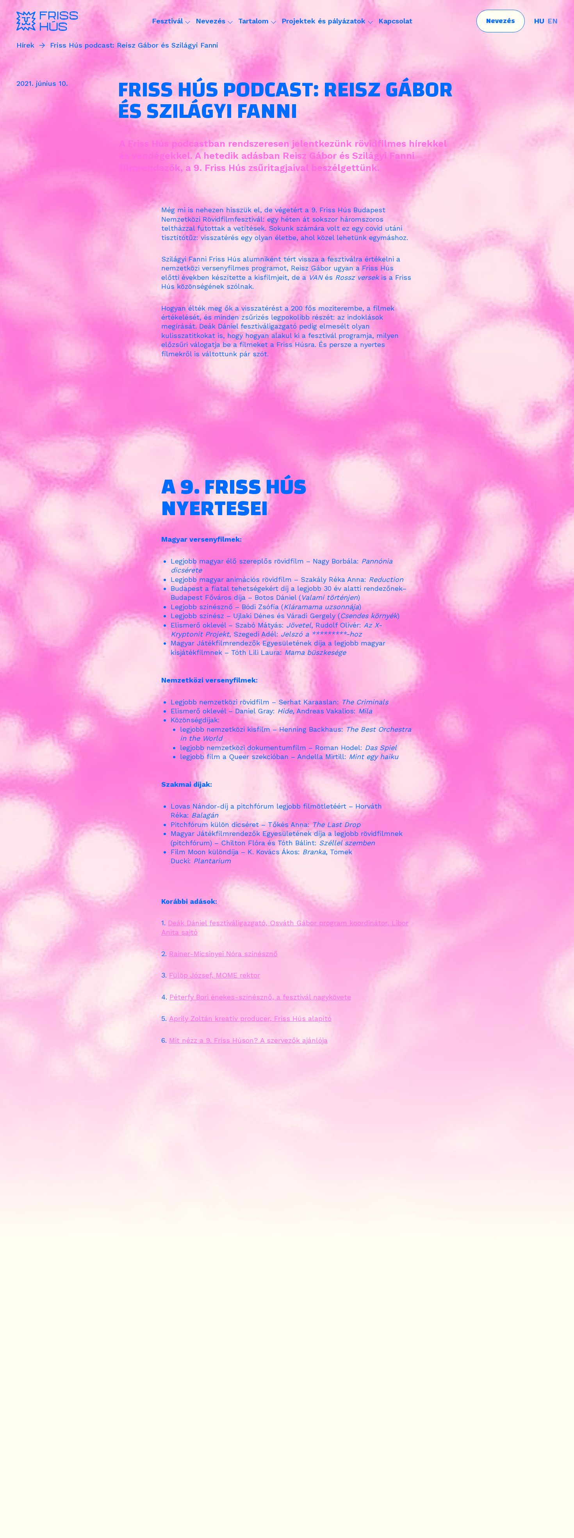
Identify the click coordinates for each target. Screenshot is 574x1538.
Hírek (25, 45)
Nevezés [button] (210, 21)
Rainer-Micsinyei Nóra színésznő (223, 953)
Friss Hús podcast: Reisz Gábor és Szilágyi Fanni (134, 45)
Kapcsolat (395, 21)
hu (539, 21)
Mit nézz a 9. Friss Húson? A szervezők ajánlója (248, 1040)
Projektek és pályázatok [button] (323, 21)
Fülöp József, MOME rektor (214, 975)
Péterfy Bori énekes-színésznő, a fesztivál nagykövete (260, 997)
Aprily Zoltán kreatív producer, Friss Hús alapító (250, 1018)
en (552, 21)
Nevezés (500, 20)
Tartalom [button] (253, 21)
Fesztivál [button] (167, 21)
